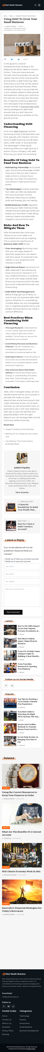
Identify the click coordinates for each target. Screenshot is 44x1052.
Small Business (26, 1027)
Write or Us (6, 1023)
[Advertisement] (22, 944)
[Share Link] (5, 59)
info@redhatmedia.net (10, 997)
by (21, 634)
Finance (11, 16)
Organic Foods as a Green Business (19, 429)
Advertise (6, 1027)
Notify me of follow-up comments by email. (22, 559)
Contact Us (6, 1020)
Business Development (29, 1031)
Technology (24, 1016)
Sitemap (5, 1034)
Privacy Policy (8, 1031)
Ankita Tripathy (11, 26)
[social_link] (6, 685)
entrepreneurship (12, 67)
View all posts (22, 492)
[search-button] (35, 5)
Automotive (25, 1023)
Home (5, 16)
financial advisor (31, 357)
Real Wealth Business (18, 1047)
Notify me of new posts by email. (18, 561)
